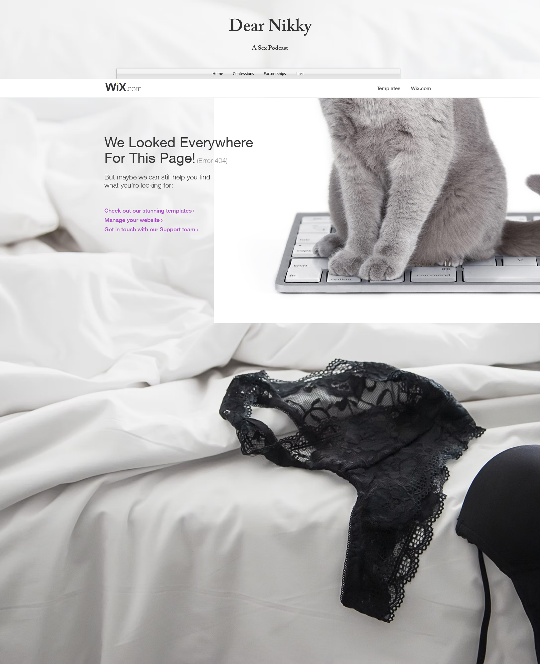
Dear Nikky (270, 28)
